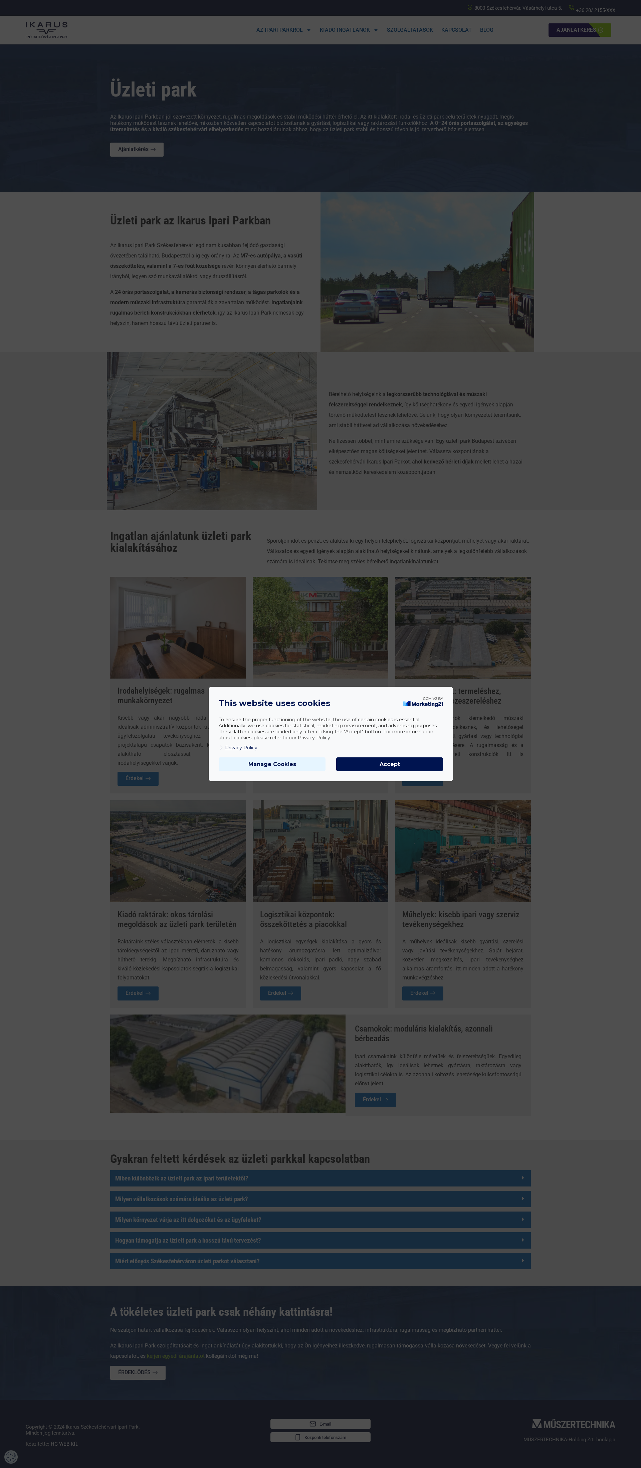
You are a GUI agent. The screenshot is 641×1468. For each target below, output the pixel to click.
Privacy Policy (241, 748)
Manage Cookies (272, 764)
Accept (390, 764)
